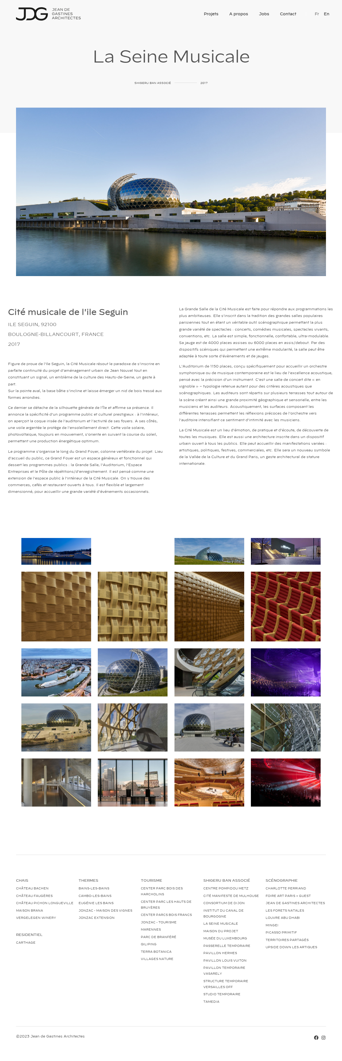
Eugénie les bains (96, 902)
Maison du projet (220, 930)
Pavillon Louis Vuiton (225, 960)
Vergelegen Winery (36, 917)
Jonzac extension (97, 917)
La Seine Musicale (220, 923)
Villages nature (157, 958)
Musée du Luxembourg (225, 938)
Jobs (264, 13)
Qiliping (149, 944)
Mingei (272, 925)
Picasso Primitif (281, 932)
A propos (238, 13)
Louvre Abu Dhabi (283, 917)
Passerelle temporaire (226, 945)
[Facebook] (316, 1037)
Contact (288, 13)
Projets (211, 13)
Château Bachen (32, 888)
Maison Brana (29, 910)
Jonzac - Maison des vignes (105, 910)
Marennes (151, 929)
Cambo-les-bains (95, 895)
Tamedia (211, 1001)
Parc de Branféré (158, 936)
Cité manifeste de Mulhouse (231, 895)
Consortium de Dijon (224, 902)
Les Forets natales (285, 910)
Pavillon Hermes (220, 952)
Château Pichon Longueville (44, 902)
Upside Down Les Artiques (291, 946)
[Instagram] (323, 1037)
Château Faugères (34, 895)
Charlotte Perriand (286, 888)
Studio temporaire (221, 994)
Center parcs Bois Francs (166, 914)
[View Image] (56, 551)
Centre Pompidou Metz (225, 888)
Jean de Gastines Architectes (295, 902)
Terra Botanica (156, 951)
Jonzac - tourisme (159, 922)
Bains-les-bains (94, 888)
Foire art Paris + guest (288, 895)
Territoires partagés (287, 939)
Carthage (26, 942)
